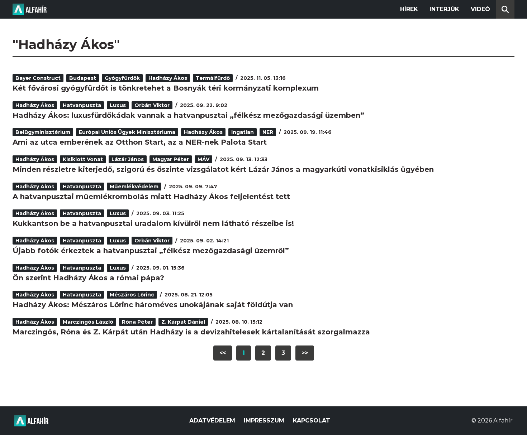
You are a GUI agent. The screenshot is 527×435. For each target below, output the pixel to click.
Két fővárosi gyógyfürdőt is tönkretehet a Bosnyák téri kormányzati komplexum (166, 88)
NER (267, 132)
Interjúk (444, 9)
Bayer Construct (38, 78)
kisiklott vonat (83, 159)
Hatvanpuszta (82, 105)
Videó (480, 9)
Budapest (82, 78)
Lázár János (127, 159)
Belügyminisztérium (42, 132)
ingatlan (242, 132)
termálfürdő (213, 78)
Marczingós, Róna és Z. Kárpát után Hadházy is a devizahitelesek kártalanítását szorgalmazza (191, 332)
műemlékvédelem (134, 186)
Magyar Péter (170, 159)
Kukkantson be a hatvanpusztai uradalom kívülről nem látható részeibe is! (153, 223)
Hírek (409, 9)
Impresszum (264, 420)
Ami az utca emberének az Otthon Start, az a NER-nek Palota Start (140, 142)
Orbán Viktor (152, 105)
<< (222, 352)
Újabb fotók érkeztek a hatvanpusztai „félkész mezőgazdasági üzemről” (151, 250)
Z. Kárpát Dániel (183, 322)
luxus (118, 105)
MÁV (203, 159)
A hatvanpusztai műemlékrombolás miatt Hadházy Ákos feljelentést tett (151, 196)
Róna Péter (137, 322)
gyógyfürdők (122, 78)
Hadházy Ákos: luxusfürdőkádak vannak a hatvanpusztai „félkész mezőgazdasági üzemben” (188, 115)
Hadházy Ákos (167, 78)
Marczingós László (88, 322)
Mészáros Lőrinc (132, 294)
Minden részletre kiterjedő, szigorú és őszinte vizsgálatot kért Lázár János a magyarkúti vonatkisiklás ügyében (223, 169)
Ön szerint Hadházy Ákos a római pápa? (88, 278)
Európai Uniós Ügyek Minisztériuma (127, 132)
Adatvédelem (212, 420)
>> (305, 352)
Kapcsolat (311, 420)
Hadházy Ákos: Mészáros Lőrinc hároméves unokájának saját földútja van (153, 304)
